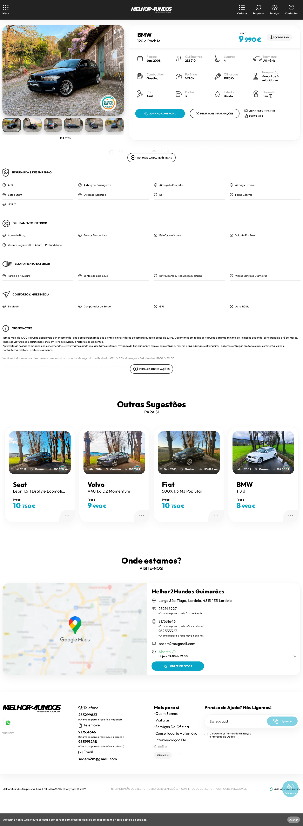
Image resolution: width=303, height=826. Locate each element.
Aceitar (293, 819)
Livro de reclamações (163, 788)
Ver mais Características (154, 157)
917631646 (167, 621)
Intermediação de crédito (128, 788)
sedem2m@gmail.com (177, 643)
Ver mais (163, 755)
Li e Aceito (230, 735)
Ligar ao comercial (162, 113)
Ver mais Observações (154, 369)
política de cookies (134, 819)
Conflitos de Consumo (197, 788)
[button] (242, 9)
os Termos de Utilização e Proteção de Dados (230, 735)
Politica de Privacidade (231, 788)
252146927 (168, 608)
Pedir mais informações (216, 113)
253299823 (87, 714)
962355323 (168, 630)
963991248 (87, 741)
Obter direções (181, 666)
